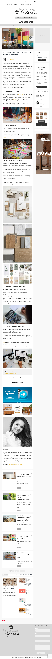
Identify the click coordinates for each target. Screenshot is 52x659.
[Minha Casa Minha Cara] (34, 2)
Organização (19, 25)
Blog (21, 464)
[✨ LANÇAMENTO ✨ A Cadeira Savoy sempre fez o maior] (37, 113)
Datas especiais (39, 25)
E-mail (36, 633)
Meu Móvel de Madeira (24, 657)
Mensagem (37, 644)
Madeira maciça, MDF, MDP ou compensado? (9, 587)
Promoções (28, 4)
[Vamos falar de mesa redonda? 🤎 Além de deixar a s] (45, 113)
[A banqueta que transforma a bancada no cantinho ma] (41, 117)
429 (21, 570)
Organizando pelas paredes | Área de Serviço (27, 604)
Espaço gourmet (29, 574)
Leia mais (19, 487)
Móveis (15, 4)
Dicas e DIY (26, 25)
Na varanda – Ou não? (13, 45)
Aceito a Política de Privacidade (42, 57)
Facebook (11, 464)
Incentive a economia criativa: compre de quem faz (27, 583)
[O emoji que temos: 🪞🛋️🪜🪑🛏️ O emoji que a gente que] (45, 117)
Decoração (5, 25)
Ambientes (9, 4)
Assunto (37, 638)
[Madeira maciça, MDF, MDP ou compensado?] (10, 581)
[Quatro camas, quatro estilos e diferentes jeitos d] (37, 117)
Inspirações (12, 25)
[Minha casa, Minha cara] (26, 7)
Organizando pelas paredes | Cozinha (27, 615)
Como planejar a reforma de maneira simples (17, 53)
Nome (36, 628)
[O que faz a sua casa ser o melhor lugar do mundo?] (41, 113)
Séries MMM (31, 25)
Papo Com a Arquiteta (8, 472)
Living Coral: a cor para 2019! (27, 594)
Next (30, 37)
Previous (4, 37)
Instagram (16, 464)
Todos (16, 574)
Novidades (21, 4)
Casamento (46, 25)
